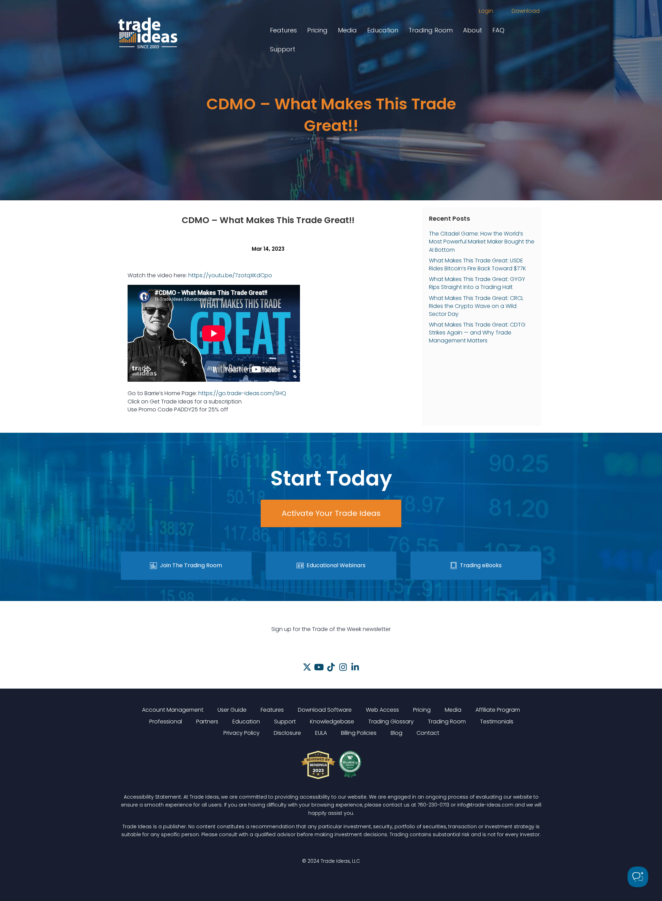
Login (486, 11)
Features (283, 30)
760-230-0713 (433, 804)
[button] (307, 667)
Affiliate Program (497, 710)
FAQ (498, 30)
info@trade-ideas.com (485, 804)
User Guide (232, 710)
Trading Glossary (391, 721)
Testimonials (496, 721)
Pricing (317, 30)
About (472, 30)
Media (347, 30)
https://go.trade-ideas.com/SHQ (242, 393)
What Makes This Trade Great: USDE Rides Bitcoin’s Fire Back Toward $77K (477, 264)
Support (282, 49)
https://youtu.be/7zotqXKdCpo (230, 275)
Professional (165, 721)
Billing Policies (359, 733)
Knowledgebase (332, 721)
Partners (207, 721)
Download (526, 11)
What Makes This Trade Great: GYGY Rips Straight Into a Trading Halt (477, 283)
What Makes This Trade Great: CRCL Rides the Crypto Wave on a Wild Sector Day (476, 306)
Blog (396, 733)
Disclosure (287, 733)
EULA (321, 733)
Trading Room (431, 30)
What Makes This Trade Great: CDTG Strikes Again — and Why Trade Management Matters (477, 332)
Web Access (382, 710)
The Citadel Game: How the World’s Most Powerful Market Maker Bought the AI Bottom (481, 241)
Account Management (172, 710)
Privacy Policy (241, 733)
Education (382, 30)
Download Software (325, 710)
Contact (428, 733)
